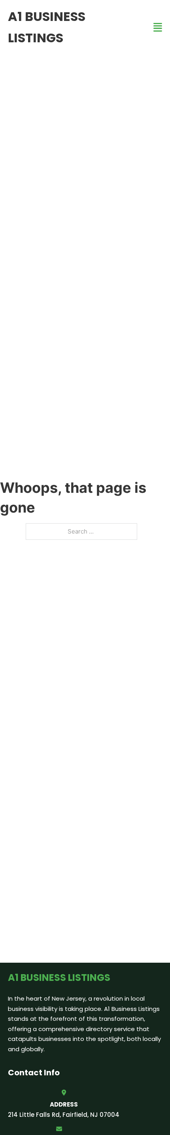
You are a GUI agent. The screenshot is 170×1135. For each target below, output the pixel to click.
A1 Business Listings (46, 27)
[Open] (157, 27)
